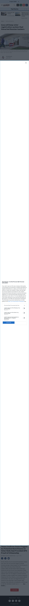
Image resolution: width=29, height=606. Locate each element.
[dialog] (14, 303)
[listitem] (14, 305)
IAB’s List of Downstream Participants (16, 301)
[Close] (26, 63)
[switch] (24, 308)
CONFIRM (8, 322)
